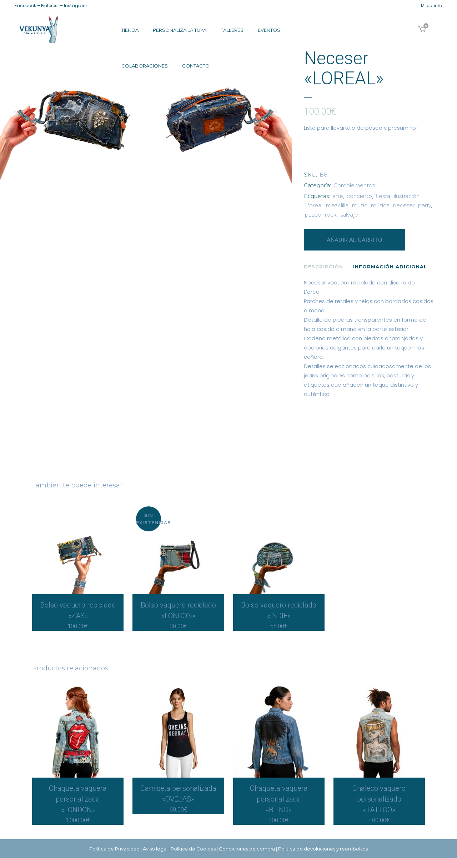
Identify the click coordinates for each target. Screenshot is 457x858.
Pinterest (50, 6)
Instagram (75, 6)
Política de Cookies (193, 849)
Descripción (323, 266)
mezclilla (337, 205)
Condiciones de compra (247, 849)
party (424, 205)
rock (331, 214)
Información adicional (390, 266)
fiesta (383, 196)
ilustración (407, 196)
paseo (313, 214)
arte (337, 196)
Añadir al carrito (354, 239)
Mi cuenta (431, 6)
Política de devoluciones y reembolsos (323, 849)
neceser (404, 205)
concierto (359, 196)
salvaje (349, 214)
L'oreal (313, 205)
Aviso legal (155, 849)
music (359, 205)
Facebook (25, 6)
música (380, 205)
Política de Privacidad (114, 849)
